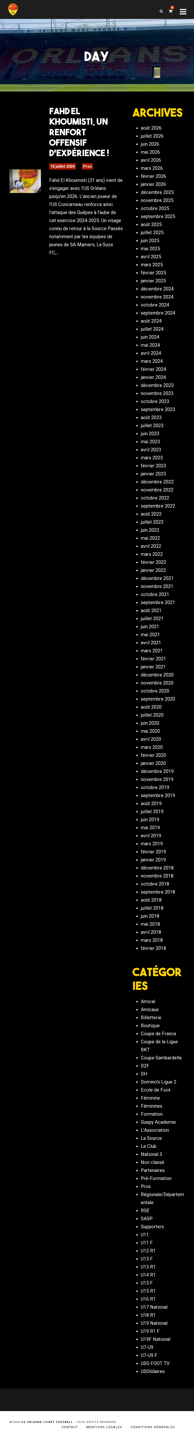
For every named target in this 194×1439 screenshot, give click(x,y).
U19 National (154, 1323)
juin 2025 (150, 240)
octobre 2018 (155, 884)
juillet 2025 (152, 232)
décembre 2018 (157, 868)
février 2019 (153, 852)
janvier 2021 (153, 667)
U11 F (147, 1243)
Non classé (152, 1162)
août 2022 (151, 514)
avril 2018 (151, 932)
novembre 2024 (157, 297)
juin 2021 (150, 626)
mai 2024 (150, 345)
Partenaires (153, 1170)
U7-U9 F (149, 1355)
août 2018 (151, 900)
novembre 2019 (157, 779)
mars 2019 (152, 844)
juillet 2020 (152, 715)
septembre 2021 (158, 602)
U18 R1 (148, 1315)
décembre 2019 (157, 771)
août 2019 (151, 803)
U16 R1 (148, 1299)
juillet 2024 (152, 329)
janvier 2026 (153, 184)
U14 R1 (148, 1275)
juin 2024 (150, 337)
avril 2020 (151, 739)
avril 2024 (151, 353)
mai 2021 (150, 634)
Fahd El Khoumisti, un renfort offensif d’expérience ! (79, 131)
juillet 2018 (152, 908)
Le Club (148, 1146)
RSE (145, 1210)
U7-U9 (147, 1347)
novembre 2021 (157, 586)
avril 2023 (151, 449)
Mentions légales (104, 1427)
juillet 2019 (152, 811)
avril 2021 (151, 642)
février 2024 (153, 369)
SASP (147, 1218)
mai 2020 (150, 731)
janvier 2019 (153, 860)
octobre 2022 (155, 498)
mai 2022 (150, 538)
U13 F (147, 1259)
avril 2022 (151, 546)
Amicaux (150, 1009)
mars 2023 (152, 458)
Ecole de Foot (156, 1090)
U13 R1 (148, 1267)
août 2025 (151, 224)
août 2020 (151, 707)
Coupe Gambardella (161, 1058)
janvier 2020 (153, 763)
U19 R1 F (150, 1331)
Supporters (152, 1226)
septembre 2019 (158, 795)
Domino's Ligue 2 (158, 1082)
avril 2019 (151, 835)
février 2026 (153, 176)
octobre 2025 (155, 208)
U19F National (155, 1339)
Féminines (151, 1106)
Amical (148, 1001)
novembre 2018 (157, 876)
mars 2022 (152, 554)
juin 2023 (150, 433)
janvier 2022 (153, 570)
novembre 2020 (157, 683)
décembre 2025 (157, 192)
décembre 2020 (157, 675)
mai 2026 (150, 152)
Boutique (150, 1025)
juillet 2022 (152, 522)
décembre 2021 (157, 578)
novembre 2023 (157, 393)
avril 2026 (151, 160)
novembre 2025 (157, 200)
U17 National (154, 1307)
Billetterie (151, 1017)
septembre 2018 (158, 892)
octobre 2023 (155, 401)
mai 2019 (150, 827)
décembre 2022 (157, 482)
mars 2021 (152, 651)
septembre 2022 (158, 506)
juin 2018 (150, 916)
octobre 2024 (155, 305)
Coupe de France (158, 1033)
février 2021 (153, 659)
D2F (145, 1066)
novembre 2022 (157, 490)
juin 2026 (150, 144)
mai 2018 (150, 924)
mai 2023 (150, 441)
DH (144, 1074)
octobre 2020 (155, 691)
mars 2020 (152, 747)
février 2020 (153, 755)
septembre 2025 (158, 216)
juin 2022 (150, 530)
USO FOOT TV (155, 1363)
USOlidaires (153, 1371)
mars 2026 (152, 168)
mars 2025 (152, 265)
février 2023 (153, 466)
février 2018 (153, 948)
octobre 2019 (155, 787)
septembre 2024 (158, 313)
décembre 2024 (157, 289)
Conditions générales (153, 1427)
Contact (70, 1427)
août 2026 (151, 128)
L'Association (155, 1130)
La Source (151, 1138)
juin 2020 (150, 723)
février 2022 (153, 562)
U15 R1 (148, 1291)
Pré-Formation (156, 1178)
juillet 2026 (152, 136)
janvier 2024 (153, 377)
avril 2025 (151, 256)
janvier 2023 (153, 474)
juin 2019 (150, 819)
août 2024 (151, 321)
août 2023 (151, 417)
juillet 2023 (152, 425)
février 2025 (153, 273)
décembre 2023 (157, 385)
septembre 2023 (158, 409)
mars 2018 (152, 940)
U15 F (147, 1283)
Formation (152, 1114)
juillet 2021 (152, 618)
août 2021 (151, 610)
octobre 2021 (155, 594)
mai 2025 (150, 248)
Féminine (150, 1098)
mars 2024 (152, 361)
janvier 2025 (153, 281)
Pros (87, 166)
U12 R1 (148, 1251)
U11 (145, 1234)
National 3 (151, 1154)
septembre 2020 (158, 699)
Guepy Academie (158, 1122)
